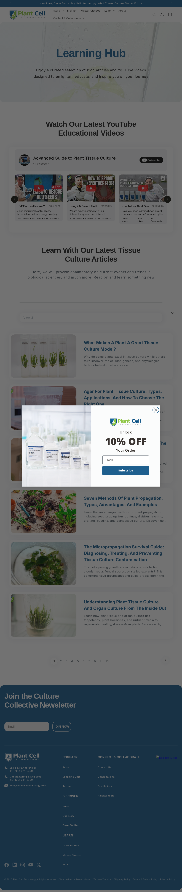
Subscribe (125, 470)
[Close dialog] (156, 410)
